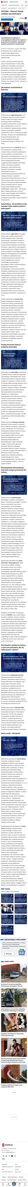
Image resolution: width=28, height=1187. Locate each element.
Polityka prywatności (22, 1179)
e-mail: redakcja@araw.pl (8, 1152)
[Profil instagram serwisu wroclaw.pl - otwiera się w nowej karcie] (3, 1156)
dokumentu (23, 70)
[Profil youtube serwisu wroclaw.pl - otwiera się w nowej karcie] (12, 1156)
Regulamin (4, 1179)
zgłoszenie (8, 83)
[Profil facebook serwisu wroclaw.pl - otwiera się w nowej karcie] (9, 1156)
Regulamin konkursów (11, 1179)
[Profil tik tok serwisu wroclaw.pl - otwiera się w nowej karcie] (6, 1156)
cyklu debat (10, 53)
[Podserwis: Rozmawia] (13, 2)
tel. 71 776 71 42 (5, 1150)
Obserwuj (10, 954)
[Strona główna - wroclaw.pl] (4, 2)
